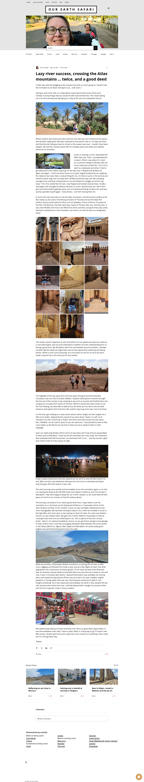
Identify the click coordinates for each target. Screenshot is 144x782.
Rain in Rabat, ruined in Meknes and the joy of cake (102, 689)
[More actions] (107, 67)
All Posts (29, 54)
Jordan (65, 54)
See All (116, 665)
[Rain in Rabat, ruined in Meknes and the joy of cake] (104, 677)
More (111, 54)
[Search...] (95, 48)
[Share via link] (51, 648)
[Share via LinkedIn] (46, 648)
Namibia (84, 54)
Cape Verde (39, 54)
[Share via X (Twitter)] (41, 648)
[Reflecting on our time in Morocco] (40, 677)
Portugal (94, 54)
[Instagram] (109, 8)
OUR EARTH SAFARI (71, 9)
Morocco (74, 54)
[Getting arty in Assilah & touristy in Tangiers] (72, 677)
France (49, 54)
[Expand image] (48, 229)
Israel (57, 54)
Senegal (103, 54)
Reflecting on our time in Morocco (39, 689)
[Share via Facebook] (37, 648)
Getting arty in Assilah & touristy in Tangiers (71, 689)
